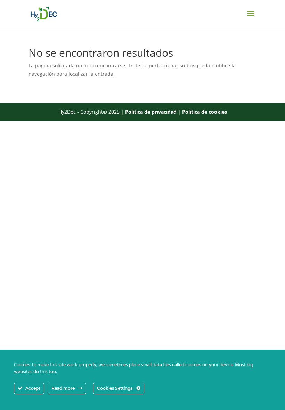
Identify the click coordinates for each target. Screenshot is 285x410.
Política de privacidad (151, 111)
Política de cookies (204, 111)
